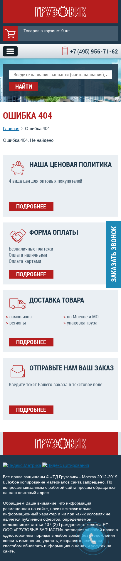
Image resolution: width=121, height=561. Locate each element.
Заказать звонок (113, 254)
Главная (11, 128)
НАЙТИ (23, 86)
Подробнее (31, 206)
